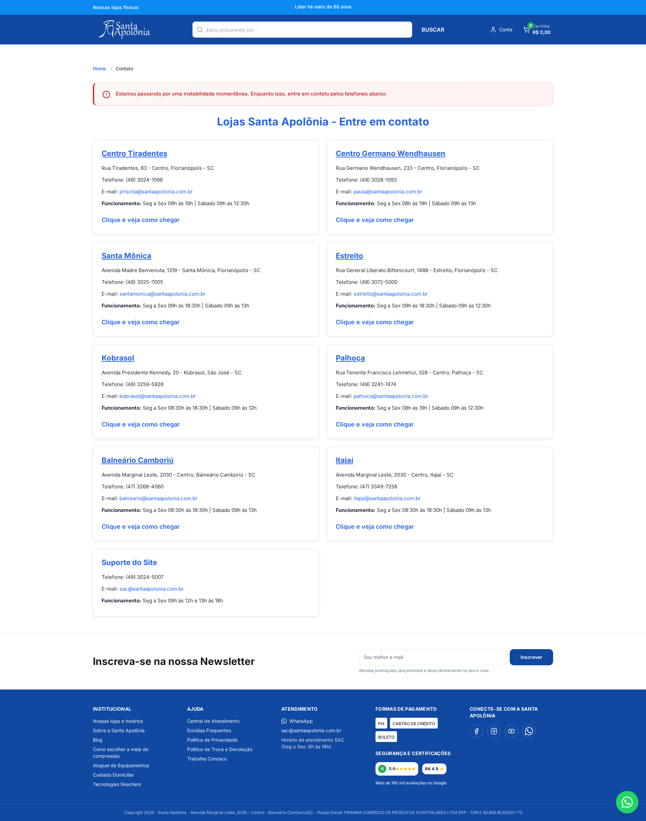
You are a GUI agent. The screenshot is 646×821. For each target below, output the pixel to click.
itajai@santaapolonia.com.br (387, 498)
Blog (98, 740)
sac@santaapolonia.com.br (151, 589)
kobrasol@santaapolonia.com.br (157, 396)
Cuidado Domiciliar (113, 775)
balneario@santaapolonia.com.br (158, 498)
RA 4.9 (431, 768)
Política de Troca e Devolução (219, 749)
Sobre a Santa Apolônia (119, 730)
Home (99, 68)
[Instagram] (494, 731)
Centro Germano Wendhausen (390, 153)
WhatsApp (301, 721)
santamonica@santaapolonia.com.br (162, 294)
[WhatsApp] (529, 731)
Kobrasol (118, 357)
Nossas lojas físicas (116, 7)
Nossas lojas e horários (118, 721)
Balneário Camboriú (138, 460)
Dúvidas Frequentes (209, 730)
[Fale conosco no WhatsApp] (627, 802)
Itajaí (344, 460)
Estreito (349, 255)
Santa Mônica (126, 255)
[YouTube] (511, 731)
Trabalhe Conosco (207, 758)
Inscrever (531, 657)
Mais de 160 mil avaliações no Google (410, 782)
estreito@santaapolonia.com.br (391, 294)
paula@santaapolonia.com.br (388, 191)
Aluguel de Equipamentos (121, 765)
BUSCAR (433, 29)
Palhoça (350, 357)
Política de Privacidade (212, 740)
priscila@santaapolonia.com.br (156, 191)
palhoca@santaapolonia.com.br (391, 396)
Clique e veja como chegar (141, 219)
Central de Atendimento (213, 721)
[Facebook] (476, 731)
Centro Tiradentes (134, 153)
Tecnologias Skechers (117, 784)
